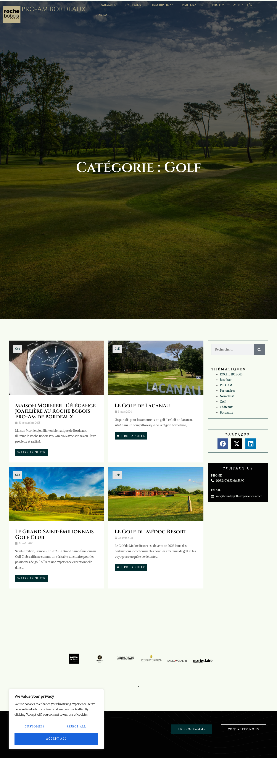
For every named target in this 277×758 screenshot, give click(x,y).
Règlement (133, 5)
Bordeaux (226, 412)
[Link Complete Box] (56, 401)
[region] (56, 719)
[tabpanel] (74, 658)
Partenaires (192, 5)
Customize (35, 726)
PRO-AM (226, 385)
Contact (103, 15)
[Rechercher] (259, 349)
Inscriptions (163, 5)
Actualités (242, 5)
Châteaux (226, 407)
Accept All (56, 738)
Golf (17, 348)
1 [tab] (138, 686)
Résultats (226, 380)
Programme (106, 5)
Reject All (76, 726)
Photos (218, 5)
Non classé (227, 396)
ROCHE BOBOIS (231, 374)
